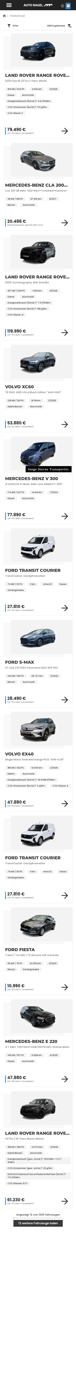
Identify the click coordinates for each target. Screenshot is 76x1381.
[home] (4, 15)
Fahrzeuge (17, 15)
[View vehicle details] (65, 131)
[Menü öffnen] (8, 5)
